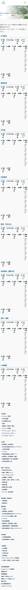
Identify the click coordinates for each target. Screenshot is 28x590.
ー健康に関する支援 (6, 487)
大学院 (3, 130)
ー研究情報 (4, 489)
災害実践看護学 (5, 567)
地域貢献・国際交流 (7, 271)
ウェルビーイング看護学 (7, 569)
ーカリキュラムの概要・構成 (9, 516)
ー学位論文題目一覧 (6, 461)
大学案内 (4, 36)
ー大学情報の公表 (6, 421)
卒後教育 (4, 177)
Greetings (11, 40)
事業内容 (26, 47)
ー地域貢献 (4, 501)
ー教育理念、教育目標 (7, 444)
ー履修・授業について (7, 472)
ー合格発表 (4, 555)
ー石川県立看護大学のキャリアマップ (11, 447)
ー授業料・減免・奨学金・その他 (10, 480)
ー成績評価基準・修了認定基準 (9, 459)
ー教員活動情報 (5, 521)
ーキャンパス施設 (6, 428)
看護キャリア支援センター (8, 579)
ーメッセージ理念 (6, 416)
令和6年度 (3, 41)
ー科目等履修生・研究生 (7, 539)
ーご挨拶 (3, 509)
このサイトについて (6, 586)
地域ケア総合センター (7, 576)
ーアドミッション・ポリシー (9, 431)
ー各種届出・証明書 (6, 477)
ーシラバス (4, 452)
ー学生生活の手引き (6, 470)
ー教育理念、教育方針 (7, 511)
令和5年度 (18, 41)
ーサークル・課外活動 (7, 492)
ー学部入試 (4, 551)
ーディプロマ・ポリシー (7, 435)
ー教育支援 (4, 482)
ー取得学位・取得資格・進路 (9, 456)
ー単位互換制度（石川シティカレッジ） (12, 528)
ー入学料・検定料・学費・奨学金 (10, 560)
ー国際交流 (4, 503)
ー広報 (3, 423)
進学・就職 (4, 318)
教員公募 (3, 581)
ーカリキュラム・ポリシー (8, 433)
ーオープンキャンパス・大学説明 (10, 558)
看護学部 (4, 83)
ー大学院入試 (4, 553)
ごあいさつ (23, 41)
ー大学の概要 (4, 419)
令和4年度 (3, 48)
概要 (9, 46)
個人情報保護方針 (6, 584)
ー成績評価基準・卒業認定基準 (9, 526)
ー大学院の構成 (5, 449)
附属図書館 (4, 574)
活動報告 (9, 75)
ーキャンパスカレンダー (7, 475)
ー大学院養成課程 (6, 537)
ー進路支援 (4, 485)
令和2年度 (25, 70)
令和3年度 (15, 48)
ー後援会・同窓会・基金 (7, 426)
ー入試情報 (4, 548)
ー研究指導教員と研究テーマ (9, 454)
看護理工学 (4, 571)
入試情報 (4, 365)
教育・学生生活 (6, 224)
